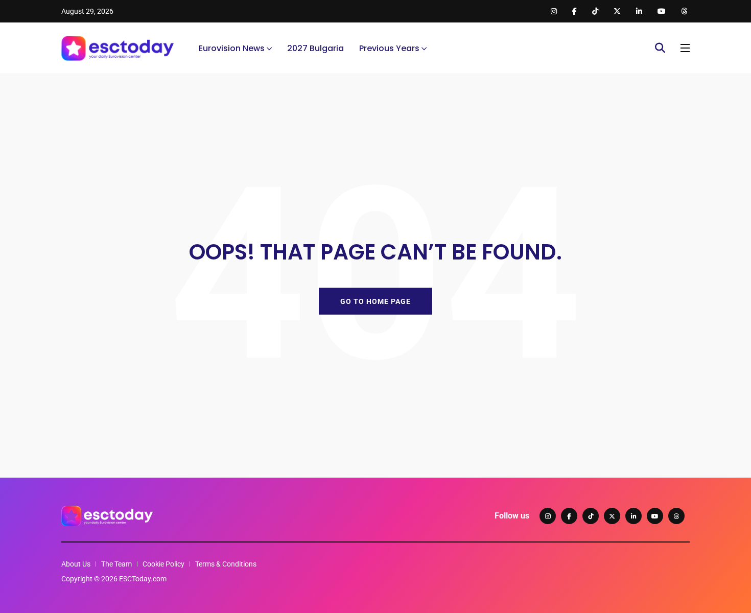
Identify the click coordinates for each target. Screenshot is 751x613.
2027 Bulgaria (315, 48)
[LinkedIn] (633, 516)
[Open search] (660, 48)
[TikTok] (590, 516)
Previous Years (389, 48)
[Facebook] (569, 516)
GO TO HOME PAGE (375, 301)
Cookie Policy (163, 564)
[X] (612, 516)
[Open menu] (685, 48)
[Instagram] (547, 516)
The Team (116, 564)
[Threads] (676, 516)
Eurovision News (232, 48)
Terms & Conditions (225, 564)
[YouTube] (655, 516)
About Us (75, 564)
